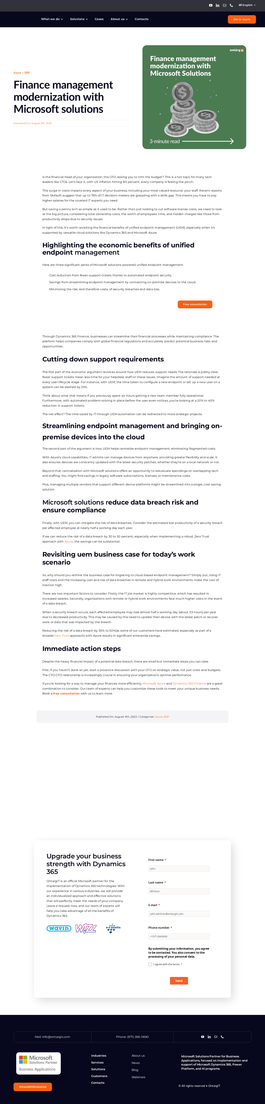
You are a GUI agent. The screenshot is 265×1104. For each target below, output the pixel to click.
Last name (155, 882)
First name (156, 860)
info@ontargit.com (56, 1037)
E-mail (152, 905)
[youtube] (210, 5)
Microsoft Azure (153, 683)
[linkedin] (217, 5)
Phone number (158, 928)
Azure (17, 72)
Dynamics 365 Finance (189, 683)
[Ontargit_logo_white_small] (22, 17)
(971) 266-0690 (138, 1037)
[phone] (231, 5)
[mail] (224, 5)
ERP (27, 72)
